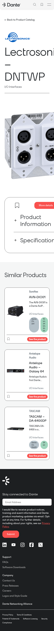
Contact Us (8, 580)
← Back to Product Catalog (19, 19)
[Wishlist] (42, 4)
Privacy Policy (7, 615)
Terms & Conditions (24, 615)
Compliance (7, 623)
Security (44, 619)
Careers (6, 590)
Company (7, 575)
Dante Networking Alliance (17, 603)
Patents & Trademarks (10, 619)
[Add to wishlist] (17, 205)
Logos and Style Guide (14, 595)
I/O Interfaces (13, 86)
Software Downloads (14, 567)
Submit (11, 534)
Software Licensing (30, 619)
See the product (37, 339)
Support (6, 556)
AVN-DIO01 (37, 297)
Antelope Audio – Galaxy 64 (36, 367)
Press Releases (10, 585)
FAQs (5, 562)
